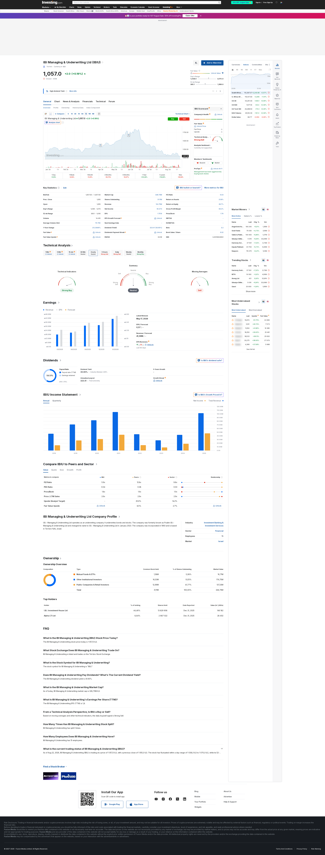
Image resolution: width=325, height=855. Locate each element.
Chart (57, 101)
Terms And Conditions (284, 849)
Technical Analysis (56, 245)
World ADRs (99, 11)
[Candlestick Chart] (45, 113)
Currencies (236, 65)
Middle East (141, 11)
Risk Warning (316, 849)
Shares (46, 11)
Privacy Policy (302, 849)
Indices (246, 65)
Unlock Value (216, 73)
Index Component (93, 108)
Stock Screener (153, 7)
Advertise (228, 796)
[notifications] (276, 2)
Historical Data (78, 108)
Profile (55, 108)
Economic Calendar (138, 7)
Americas (124, 11)
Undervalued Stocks (187, 11)
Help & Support (230, 802)
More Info (73, 91)
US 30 (234, 101)
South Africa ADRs (112, 11)
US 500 (234, 105)
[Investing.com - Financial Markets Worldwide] (52, 2)
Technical (101, 101)
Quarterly (56, 401)
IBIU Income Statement (60, 394)
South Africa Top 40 (239, 93)
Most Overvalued (255, 310)
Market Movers (239, 209)
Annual (46, 401)
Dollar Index (236, 117)
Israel (220, 541)
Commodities (257, 65)
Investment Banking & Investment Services (213, 524)
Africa (159, 11)
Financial (219, 531)
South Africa (70, 11)
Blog (196, 791)
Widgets (197, 807)
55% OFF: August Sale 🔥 (242, 2)
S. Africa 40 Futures (239, 97)
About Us (227, 791)
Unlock (102, 506)
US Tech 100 (236, 109)
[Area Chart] (50, 113)
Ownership (65, 108)
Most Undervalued (239, 310)
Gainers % (248, 216)
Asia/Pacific (151, 11)
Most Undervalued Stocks (241, 302)
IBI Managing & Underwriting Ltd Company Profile (80, 516)
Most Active (236, 216)
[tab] (48, 253)
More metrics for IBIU (213, 188)
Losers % (258, 216)
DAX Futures (236, 113)
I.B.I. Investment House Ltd (56, 610)
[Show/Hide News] (99, 113)
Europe (131, 11)
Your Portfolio (200, 802)
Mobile (197, 796)
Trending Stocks (240, 260)
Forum (112, 101)
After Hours (80, 11)
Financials (88, 101)
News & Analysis (71, 101)
